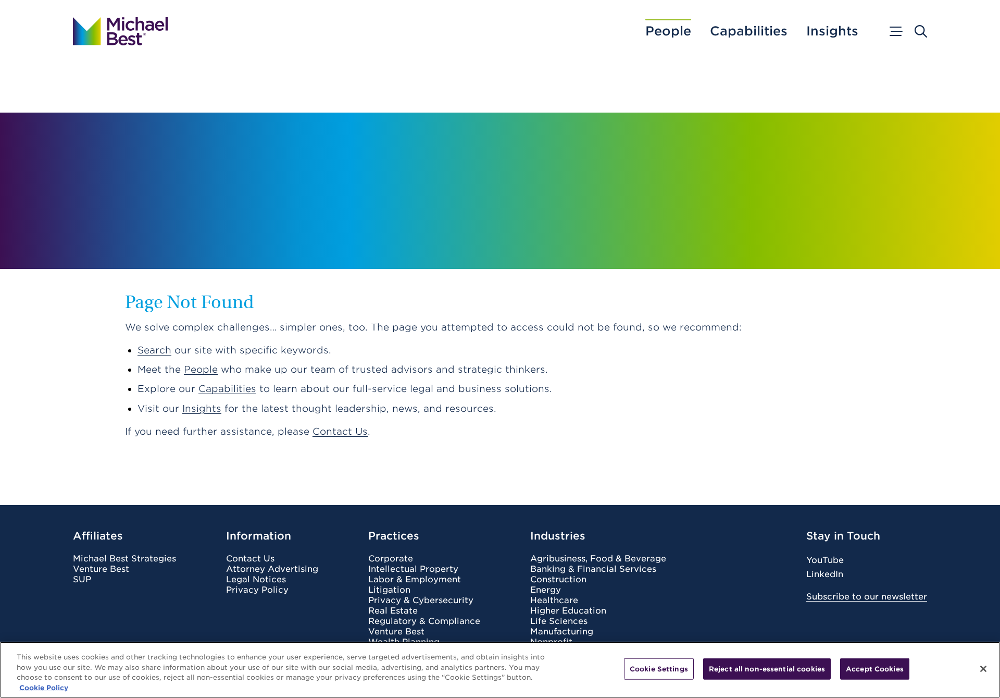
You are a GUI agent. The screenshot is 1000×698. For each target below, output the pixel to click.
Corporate (390, 559)
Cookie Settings (659, 669)
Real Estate (393, 611)
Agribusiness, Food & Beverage (598, 559)
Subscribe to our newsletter (866, 597)
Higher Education (568, 611)
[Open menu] (895, 31)
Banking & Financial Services (593, 569)
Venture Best (101, 569)
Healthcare (554, 600)
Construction (558, 579)
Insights (832, 31)
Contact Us (340, 431)
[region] (500, 670)
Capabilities (749, 31)
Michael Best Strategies (124, 559)
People (668, 31)
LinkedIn (824, 574)
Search (154, 350)
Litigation (389, 590)
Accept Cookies (875, 669)
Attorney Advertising (272, 569)
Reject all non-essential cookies (767, 669)
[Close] (983, 668)
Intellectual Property (413, 569)
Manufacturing (561, 632)
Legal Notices (256, 579)
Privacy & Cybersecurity (420, 600)
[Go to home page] (120, 31)
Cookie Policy (43, 687)
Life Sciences (559, 621)
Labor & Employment (414, 579)
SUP (82, 579)
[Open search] (921, 31)
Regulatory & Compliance (424, 621)
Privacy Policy (257, 590)
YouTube (825, 560)
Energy (545, 590)
